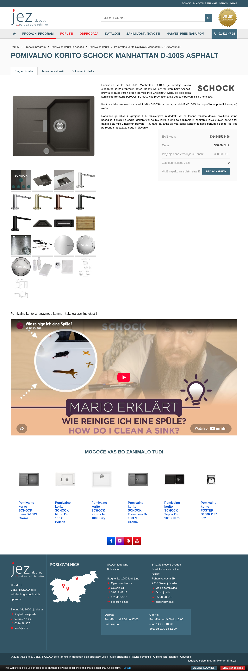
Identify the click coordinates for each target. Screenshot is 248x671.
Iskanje (173, 656)
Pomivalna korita (99, 46)
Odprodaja (89, 33)
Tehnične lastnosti (53, 71)
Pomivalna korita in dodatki (67, 46)
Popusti (66, 33)
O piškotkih (160, 656)
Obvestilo (186, 656)
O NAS (233, 3)
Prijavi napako (216, 171)
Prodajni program (38, 33)
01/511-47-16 (225, 33)
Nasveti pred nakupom (185, 33)
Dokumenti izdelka (83, 71)
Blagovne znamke (205, 3)
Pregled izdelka (24, 71)
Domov (186, 3)
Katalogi (112, 33)
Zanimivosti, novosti (143, 33)
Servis (223, 3)
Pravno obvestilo (141, 656)
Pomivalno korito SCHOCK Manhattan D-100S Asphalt (147, 46)
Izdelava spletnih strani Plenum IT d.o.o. (212, 660)
